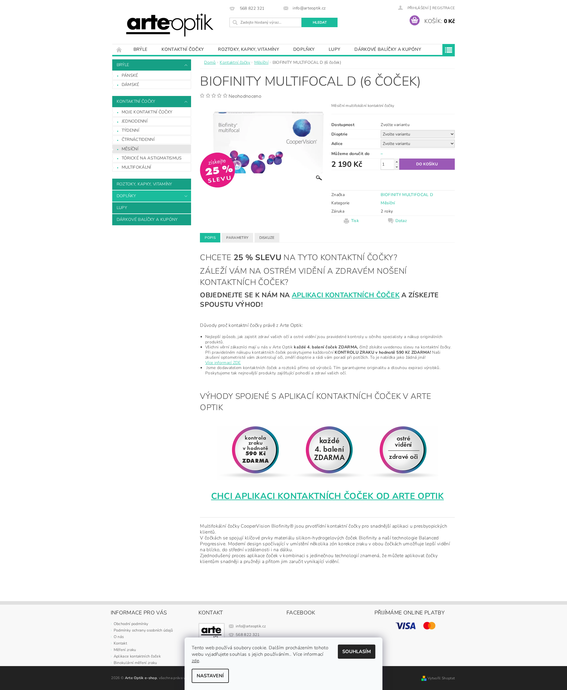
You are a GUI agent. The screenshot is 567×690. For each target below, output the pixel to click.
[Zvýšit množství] (396, 161)
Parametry (237, 237)
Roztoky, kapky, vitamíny (248, 49)
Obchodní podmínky (131, 624)
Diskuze (267, 237)
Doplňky (304, 49)
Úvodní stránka (119, 49)
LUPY (334, 49)
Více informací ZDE (223, 363)
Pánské (130, 75)
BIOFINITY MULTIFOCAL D (407, 195)
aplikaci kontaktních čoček (346, 295)
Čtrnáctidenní (138, 139)
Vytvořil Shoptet (441, 678)
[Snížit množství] (396, 167)
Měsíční (130, 149)
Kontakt (120, 643)
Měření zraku (125, 650)
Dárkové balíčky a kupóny (387, 49)
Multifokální (136, 167)
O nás (119, 637)
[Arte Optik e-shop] (169, 25)
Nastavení (210, 676)
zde (195, 661)
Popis (210, 237)
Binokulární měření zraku (135, 662)
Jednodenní (134, 121)
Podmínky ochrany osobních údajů (143, 630)
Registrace (443, 8)
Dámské (130, 84)
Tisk (355, 221)
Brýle (140, 49)
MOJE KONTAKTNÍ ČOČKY (147, 112)
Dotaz (401, 221)
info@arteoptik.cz (251, 626)
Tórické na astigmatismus (152, 158)
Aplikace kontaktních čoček (137, 656)
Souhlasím (356, 651)
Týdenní (130, 130)
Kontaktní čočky (183, 49)
